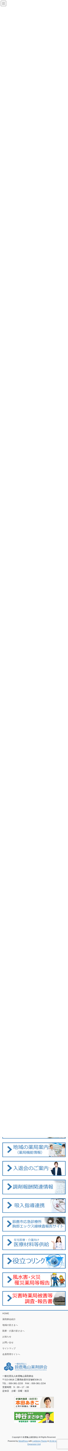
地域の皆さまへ (10, 1325)
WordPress (23, 1441)
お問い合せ (7, 1342)
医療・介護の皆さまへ (13, 1331)
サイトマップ (9, 1348)
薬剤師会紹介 (9, 1319)
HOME (5, 1313)
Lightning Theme (39, 1441)
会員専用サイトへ (11, 1354)
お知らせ (6, 1336)
